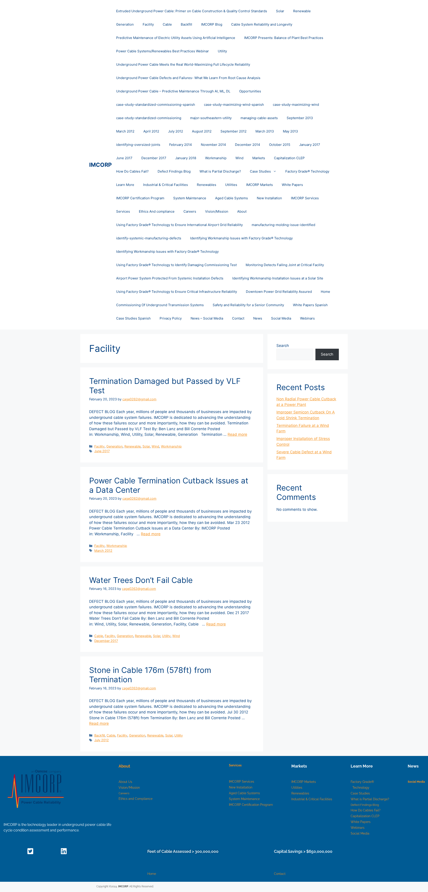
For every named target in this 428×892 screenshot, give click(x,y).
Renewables (206, 185)
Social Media (281, 318)
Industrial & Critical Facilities (165, 185)
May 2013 (290, 131)
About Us (125, 782)
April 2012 (151, 131)
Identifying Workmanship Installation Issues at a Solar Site (277, 278)
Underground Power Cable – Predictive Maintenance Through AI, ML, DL (173, 91)
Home (325, 291)
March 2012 (125, 131)
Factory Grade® (363, 782)
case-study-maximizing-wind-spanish (234, 104)
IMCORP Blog (211, 24)
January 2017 (309, 145)
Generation (125, 24)
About (242, 211)
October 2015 (279, 145)
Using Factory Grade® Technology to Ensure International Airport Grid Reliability (179, 225)
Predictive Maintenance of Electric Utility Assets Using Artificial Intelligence (175, 38)
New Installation (269, 198)
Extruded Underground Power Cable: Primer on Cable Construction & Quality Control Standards (191, 11)
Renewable (302, 11)
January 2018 (185, 158)
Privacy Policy (171, 318)
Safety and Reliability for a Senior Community (248, 305)
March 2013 (264, 131)
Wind (239, 158)
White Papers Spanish (310, 305)
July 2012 (175, 131)
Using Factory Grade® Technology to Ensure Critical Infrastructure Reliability (176, 291)
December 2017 (153, 158)
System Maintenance (189, 198)
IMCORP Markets (259, 185)
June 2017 (124, 158)
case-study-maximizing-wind (296, 104)
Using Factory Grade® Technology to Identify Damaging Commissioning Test (176, 265)
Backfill (186, 24)
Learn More (125, 185)
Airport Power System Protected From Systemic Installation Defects (169, 278)
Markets (258, 158)
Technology (360, 787)
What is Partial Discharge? (220, 171)
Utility (222, 51)
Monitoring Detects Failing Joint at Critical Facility (285, 265)
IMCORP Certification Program (140, 198)
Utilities (231, 185)
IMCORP (100, 164)
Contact (238, 318)
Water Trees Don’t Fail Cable (141, 580)
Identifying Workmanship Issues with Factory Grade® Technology (241, 238)
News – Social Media (207, 318)
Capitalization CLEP (289, 158)
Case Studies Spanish (133, 318)
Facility (148, 24)
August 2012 (202, 131)
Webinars (307, 318)
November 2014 (213, 145)
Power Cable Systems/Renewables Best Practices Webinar (162, 51)
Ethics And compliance (157, 211)
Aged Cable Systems (231, 198)
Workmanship (215, 158)
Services (123, 211)
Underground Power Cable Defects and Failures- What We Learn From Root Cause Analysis (188, 78)
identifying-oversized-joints (138, 145)
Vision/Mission (216, 211)
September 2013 (300, 118)
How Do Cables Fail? (132, 171)
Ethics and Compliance (135, 798)
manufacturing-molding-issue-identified (283, 225)
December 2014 (247, 145)
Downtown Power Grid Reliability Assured (279, 291)
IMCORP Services (305, 198)
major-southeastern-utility (211, 118)
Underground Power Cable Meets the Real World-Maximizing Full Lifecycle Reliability (183, 64)
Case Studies (260, 171)
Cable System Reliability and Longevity (261, 24)
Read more (237, 434)
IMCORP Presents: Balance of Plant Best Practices (283, 38)
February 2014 (180, 145)
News (257, 318)
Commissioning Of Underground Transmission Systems (160, 305)
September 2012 (233, 131)
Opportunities (250, 91)
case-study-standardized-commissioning (148, 118)
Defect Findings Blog (174, 171)
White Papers (292, 185)
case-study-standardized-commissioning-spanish (155, 104)
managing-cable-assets (259, 118)
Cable (167, 24)
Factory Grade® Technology (307, 171)
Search (282, 345)
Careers (189, 211)
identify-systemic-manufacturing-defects (148, 238)
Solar (280, 11)
